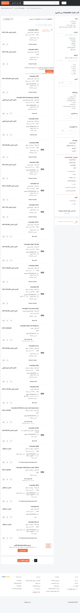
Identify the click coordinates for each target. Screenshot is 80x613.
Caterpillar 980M (34, 446)
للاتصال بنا (76, 586)
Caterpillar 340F (34, 76)
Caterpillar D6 (35, 506)
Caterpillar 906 (34, 287)
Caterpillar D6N (34, 386)
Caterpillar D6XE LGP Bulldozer (29, 325)
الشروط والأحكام (55, 580)
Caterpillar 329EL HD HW (31, 244)
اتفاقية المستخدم (29, 73)
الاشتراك (49, 71)
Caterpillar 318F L (33, 49)
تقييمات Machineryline (54, 588)
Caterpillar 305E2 (34, 265)
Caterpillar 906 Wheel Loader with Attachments (25, 408)
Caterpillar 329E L (33, 30)
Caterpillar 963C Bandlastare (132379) (27, 97)
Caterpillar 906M (34, 142)
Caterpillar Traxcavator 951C (30, 308)
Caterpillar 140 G (34, 205)
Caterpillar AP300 (34, 428)
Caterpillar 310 (34, 183)
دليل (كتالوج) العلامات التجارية (52, 591)
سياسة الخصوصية (38, 73)
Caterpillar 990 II (34, 485)
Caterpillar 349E (34, 162)
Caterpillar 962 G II (33, 522)
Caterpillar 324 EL (33, 222)
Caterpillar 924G (34, 365)
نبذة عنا (76, 580)
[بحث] (58, 3)
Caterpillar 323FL (34, 118)
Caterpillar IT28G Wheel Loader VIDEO (27, 467)
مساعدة (76, 583)
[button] (7, 44)
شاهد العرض (23, 550)
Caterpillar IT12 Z (34, 346)
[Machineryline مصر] (73, 2)
